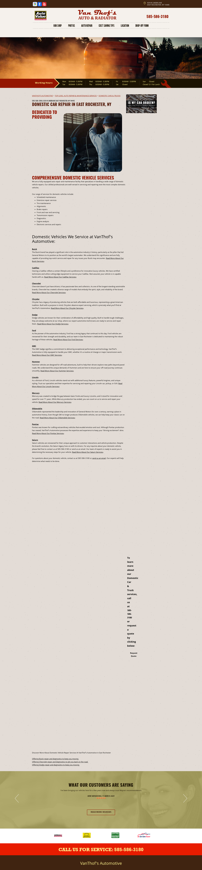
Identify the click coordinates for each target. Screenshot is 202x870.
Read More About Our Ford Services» (68, 339)
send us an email (99, 458)
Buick (34, 249)
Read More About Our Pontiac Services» (48, 433)
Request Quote (133, 654)
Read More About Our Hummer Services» (57, 371)
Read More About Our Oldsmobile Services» (57, 418)
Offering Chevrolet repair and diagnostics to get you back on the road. (60, 762)
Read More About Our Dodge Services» (53, 324)
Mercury (36, 393)
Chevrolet (36, 283)
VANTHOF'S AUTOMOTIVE (42, 96)
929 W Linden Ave (49, 100)
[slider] (101, 798)
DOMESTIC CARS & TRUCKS (109, 96)
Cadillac (35, 268)
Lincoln (35, 377)
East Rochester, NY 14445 (65, 100)
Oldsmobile (37, 408)
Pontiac (35, 424)
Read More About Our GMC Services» (47, 355)
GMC (34, 346)
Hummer (36, 361)
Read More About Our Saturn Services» (87, 452)
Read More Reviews (101, 812)
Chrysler (36, 299)
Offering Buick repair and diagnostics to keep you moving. (55, 759)
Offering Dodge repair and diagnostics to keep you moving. (56, 765)
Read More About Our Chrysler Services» (67, 308)
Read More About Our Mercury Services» (55, 402)
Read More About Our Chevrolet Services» (49, 292)
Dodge (35, 315)
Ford (34, 330)
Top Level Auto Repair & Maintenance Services (76, 96)
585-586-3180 (157, 16)
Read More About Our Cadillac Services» (60, 277)
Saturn (35, 440)
